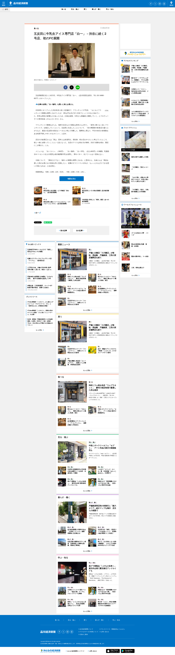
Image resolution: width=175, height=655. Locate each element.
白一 (37, 213)
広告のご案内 (84, 634)
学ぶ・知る (110, 9)
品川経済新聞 (18, 4)
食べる (63, 9)
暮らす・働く (96, 9)
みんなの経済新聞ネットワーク (50, 650)
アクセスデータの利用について (89, 631)
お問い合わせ (105, 631)
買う (85, 9)
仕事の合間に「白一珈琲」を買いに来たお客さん (56, 104)
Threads (164, 3)
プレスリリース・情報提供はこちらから (113, 629)
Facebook (151, 3)
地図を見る (72, 179)
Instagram (159, 3)
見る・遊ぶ (75, 9)
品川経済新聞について (86, 629)
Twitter (155, 3)
